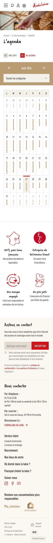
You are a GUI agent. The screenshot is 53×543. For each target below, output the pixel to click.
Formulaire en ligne (14, 425)
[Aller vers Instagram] (6, 483)
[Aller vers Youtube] (18, 483)
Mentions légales (10, 523)
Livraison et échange (13, 444)
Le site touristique (18, 35)
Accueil (6, 35)
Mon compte (18, 5)
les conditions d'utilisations (27, 368)
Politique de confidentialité (13, 530)
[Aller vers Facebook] (12, 483)
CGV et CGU (8, 527)
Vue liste (13, 55)
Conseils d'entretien (12, 441)
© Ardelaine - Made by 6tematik (15, 534)
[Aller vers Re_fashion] (12, 507)
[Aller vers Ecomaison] (36, 507)
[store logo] (41, 5)
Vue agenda (30, 55)
